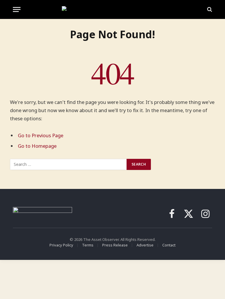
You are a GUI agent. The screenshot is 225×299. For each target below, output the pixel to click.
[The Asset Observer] (112, 9)
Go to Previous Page (40, 135)
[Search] (209, 9)
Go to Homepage (37, 145)
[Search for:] (68, 164)
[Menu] (17, 9)
